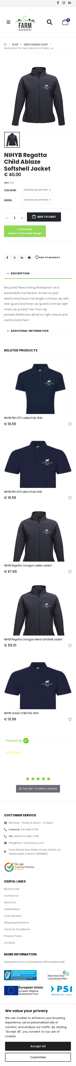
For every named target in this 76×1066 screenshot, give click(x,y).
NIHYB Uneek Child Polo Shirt (21, 713)
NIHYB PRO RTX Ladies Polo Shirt (23, 418)
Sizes (8, 200)
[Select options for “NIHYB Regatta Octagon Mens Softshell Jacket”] (65, 587)
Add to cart (46, 217)
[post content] (38, 386)
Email (29, 257)
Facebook (7, 257)
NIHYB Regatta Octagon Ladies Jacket (28, 565)
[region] (38, 1035)
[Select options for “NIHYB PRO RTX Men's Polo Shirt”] (65, 440)
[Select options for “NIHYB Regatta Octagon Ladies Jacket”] (65, 513)
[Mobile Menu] (8, 22)
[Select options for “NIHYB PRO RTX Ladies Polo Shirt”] (65, 366)
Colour (10, 190)
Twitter (14, 257)
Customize (38, 1057)
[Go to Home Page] (5, 45)
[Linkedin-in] (69, 2)
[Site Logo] (25, 23)
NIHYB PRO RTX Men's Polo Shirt (23, 492)
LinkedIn (22, 257)
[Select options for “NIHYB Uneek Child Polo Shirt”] (65, 661)
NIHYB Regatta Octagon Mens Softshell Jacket (33, 639)
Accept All (38, 1046)
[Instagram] (63, 2)
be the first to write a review (38, 788)
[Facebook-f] (57, 2)
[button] (49, 22)
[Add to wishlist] (70, 424)
